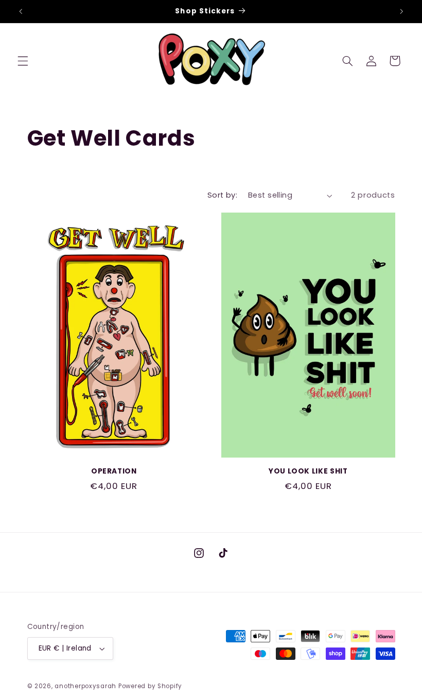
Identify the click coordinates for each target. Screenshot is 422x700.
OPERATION (114, 471)
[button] (22, 61)
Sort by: (222, 195)
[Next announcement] (401, 11)
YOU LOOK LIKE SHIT (308, 471)
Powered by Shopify (150, 686)
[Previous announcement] (20, 11)
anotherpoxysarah (85, 686)
